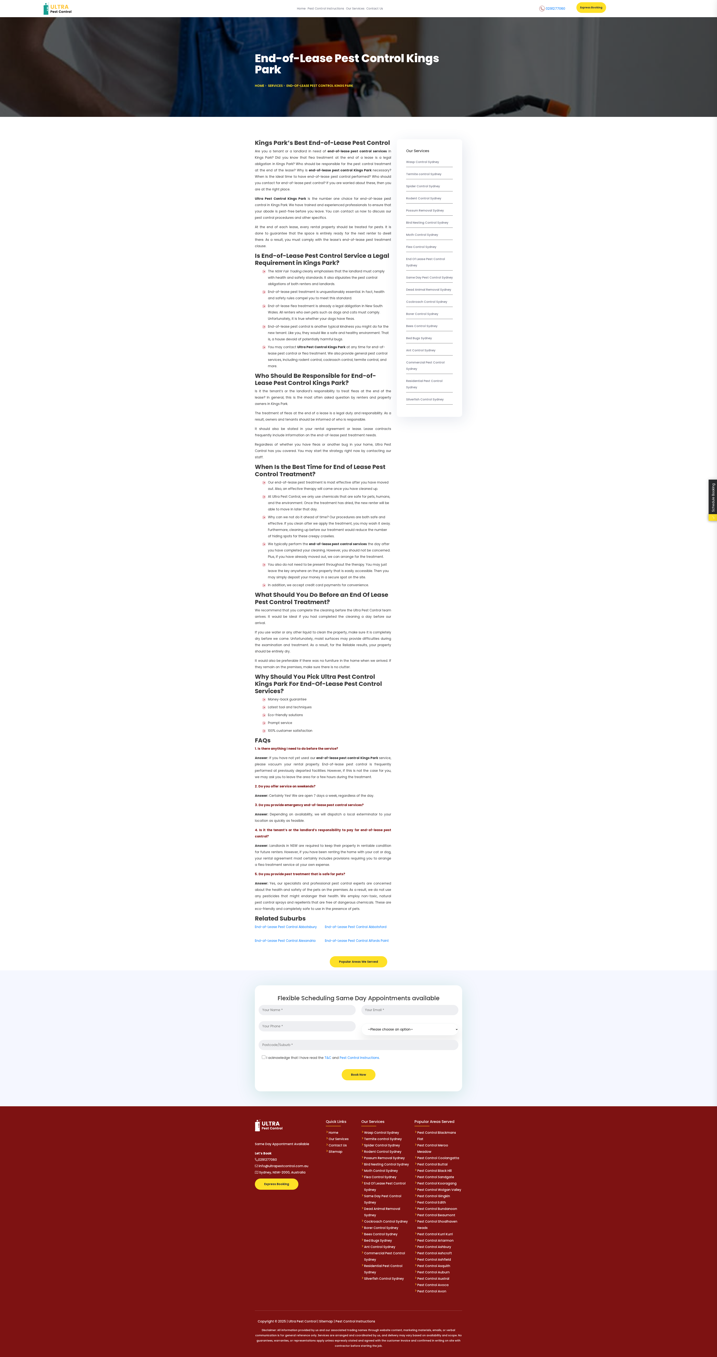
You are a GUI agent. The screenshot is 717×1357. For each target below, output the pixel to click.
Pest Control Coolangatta (438, 1158)
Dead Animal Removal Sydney (428, 289)
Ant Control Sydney (420, 350)
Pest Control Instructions (326, 8)
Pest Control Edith (431, 1202)
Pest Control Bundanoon (437, 1209)
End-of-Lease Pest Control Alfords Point (357, 940)
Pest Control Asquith (433, 1266)
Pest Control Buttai (432, 1164)
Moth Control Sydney (422, 235)
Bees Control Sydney (421, 326)
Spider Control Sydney (423, 186)
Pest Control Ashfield (434, 1259)
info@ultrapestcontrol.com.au (283, 1166)
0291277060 (555, 8)
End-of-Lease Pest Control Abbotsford (356, 927)
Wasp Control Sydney (422, 162)
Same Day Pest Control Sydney (429, 277)
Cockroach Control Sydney (426, 302)
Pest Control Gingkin (433, 1196)
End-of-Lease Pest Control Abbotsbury (286, 927)
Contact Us (374, 8)
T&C (328, 1058)
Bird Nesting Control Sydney (427, 222)
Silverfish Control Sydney (425, 399)
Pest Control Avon (431, 1291)
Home (301, 8)
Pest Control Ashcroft (434, 1253)
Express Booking (591, 7)
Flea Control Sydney (421, 247)
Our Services (355, 8)
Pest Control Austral (433, 1278)
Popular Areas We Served (358, 962)
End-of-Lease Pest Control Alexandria (285, 940)
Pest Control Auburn (433, 1272)
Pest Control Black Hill (434, 1170)
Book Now (358, 1074)
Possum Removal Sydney (425, 210)
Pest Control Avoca (432, 1285)
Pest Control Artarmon (435, 1240)
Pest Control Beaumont (436, 1215)
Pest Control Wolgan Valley (439, 1189)
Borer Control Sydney (422, 314)
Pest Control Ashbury (434, 1247)
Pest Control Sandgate (435, 1177)
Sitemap (335, 1151)
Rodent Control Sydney (423, 198)
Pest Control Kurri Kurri (435, 1234)
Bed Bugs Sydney (419, 338)
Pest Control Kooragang (437, 1183)
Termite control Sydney (423, 174)
